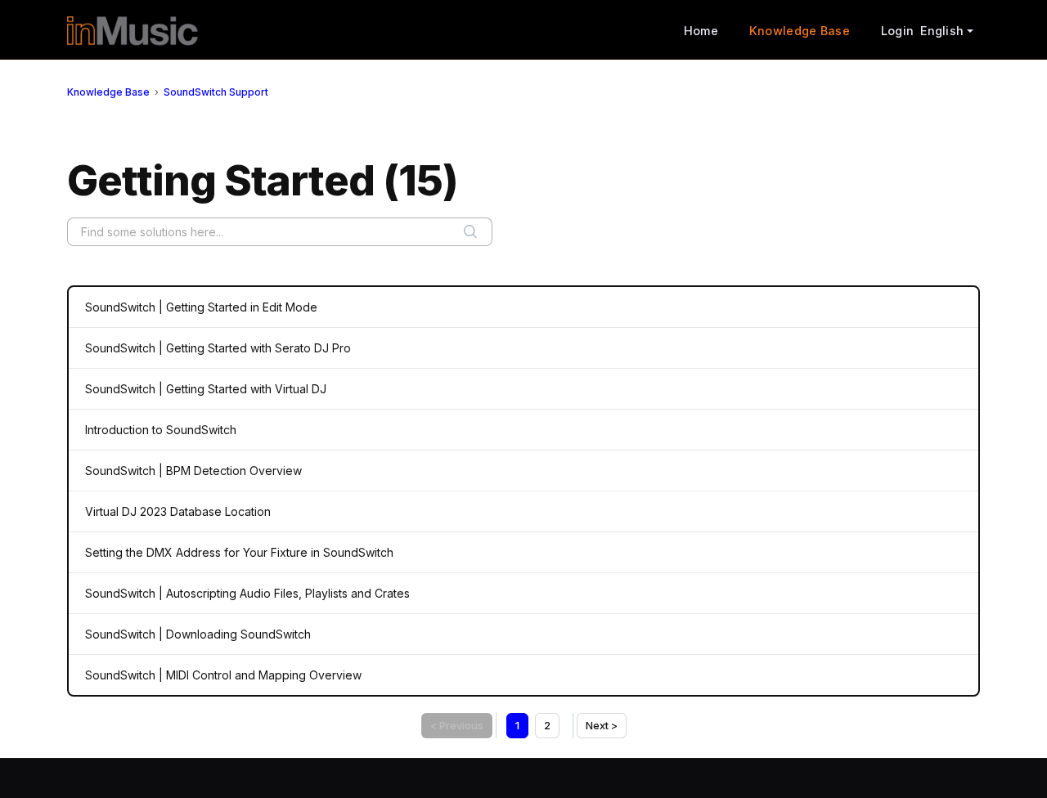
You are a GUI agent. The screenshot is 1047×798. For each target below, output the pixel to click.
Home (701, 31)
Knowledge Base (799, 31)
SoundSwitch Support (216, 92)
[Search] (470, 232)
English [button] (942, 31)
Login (897, 31)
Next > (602, 725)
